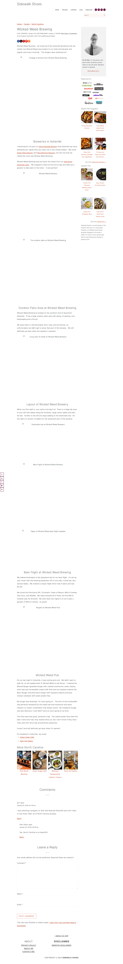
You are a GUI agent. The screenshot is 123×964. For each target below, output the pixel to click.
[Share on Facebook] (18, 41)
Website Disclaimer (61, 945)
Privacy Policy (28, 945)
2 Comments (73, 33)
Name (20, 894)
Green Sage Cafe (27, 737)
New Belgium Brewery (46, 153)
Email (20, 905)
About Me (28, 948)
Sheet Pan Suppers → (99, 162)
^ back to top (61, 936)
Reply (19, 819)
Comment (21, 863)
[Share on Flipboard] (26, 41)
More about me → (93, 71)
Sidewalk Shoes (29, 4)
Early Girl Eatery (26, 741)
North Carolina (38, 24)
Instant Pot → (101, 221)
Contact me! (28, 951)
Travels (27, 24)
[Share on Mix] (29, 41)
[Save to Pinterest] (23, 41)
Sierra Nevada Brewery (48, 147)
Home (19, 24)
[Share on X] (21, 41)
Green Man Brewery (25, 153)
